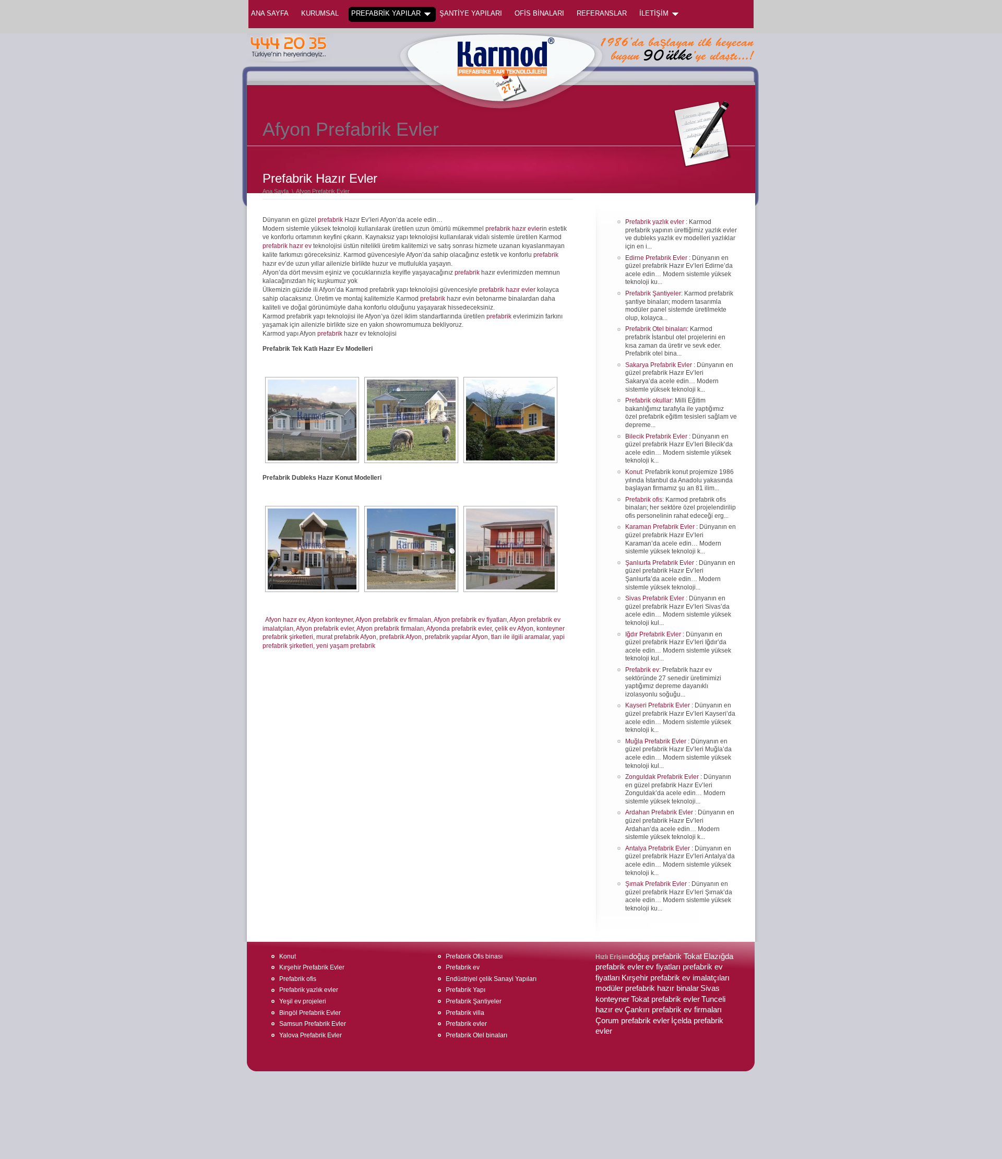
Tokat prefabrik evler (665, 999)
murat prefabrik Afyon (346, 637)
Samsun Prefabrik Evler (312, 1023)
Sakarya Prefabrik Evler (659, 365)
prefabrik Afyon (400, 637)
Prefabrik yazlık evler (655, 222)
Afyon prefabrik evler (325, 628)
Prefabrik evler (466, 1023)
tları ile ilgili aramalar (520, 637)
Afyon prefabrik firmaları (390, 628)
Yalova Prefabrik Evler (310, 1035)
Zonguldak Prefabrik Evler (662, 776)
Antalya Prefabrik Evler (658, 848)
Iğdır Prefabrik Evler (654, 634)
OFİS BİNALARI (539, 13)
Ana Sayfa (270, 13)
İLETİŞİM (654, 13)
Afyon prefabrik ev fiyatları (470, 619)
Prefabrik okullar (648, 400)
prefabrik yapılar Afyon (456, 637)
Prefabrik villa (465, 1012)
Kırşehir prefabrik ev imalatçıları (676, 978)
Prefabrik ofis (643, 499)
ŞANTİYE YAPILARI (470, 13)
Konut (633, 472)
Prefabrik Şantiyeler (653, 293)
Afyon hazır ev (285, 619)
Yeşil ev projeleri (302, 1001)
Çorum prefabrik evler (632, 1020)
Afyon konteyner (330, 619)
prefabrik (330, 219)
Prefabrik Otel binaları (656, 329)
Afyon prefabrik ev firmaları (393, 619)
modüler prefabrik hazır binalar (647, 988)
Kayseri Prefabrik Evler (658, 705)
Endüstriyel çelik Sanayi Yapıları (491, 979)
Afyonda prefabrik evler (459, 628)
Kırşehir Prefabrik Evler (311, 967)
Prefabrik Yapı (465, 990)
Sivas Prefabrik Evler (655, 598)
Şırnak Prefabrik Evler (656, 884)
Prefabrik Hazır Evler (320, 178)
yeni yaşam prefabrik (345, 645)
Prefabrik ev (642, 669)
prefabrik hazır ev (287, 246)
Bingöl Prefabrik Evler (310, 1012)
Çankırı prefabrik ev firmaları (673, 1010)
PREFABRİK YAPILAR (386, 13)
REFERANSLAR (602, 13)
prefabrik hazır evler (513, 228)
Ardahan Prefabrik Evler (660, 812)
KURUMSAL (320, 13)
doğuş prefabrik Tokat (665, 956)
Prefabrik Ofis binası (474, 956)
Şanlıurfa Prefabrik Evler (660, 562)
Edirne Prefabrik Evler (657, 258)
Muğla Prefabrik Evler (656, 741)
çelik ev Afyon (514, 628)
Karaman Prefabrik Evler (660, 526)
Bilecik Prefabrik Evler (657, 436)
